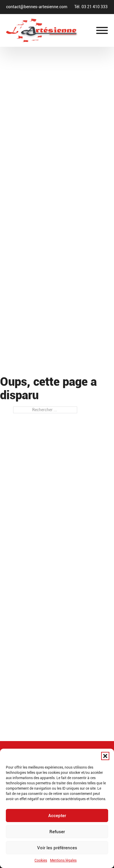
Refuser (57, 831)
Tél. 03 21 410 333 (91, 6)
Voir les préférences (57, 847)
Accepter (57, 815)
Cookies (40, 860)
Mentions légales (63, 860)
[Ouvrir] (102, 30)
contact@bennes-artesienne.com (36, 6)
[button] (105, 756)
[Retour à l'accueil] (42, 30)
